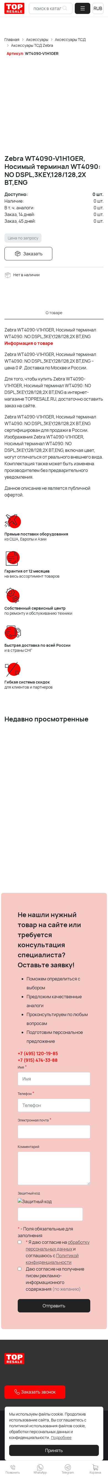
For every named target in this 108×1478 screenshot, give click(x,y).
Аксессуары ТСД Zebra (32, 45)
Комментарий (28, 1146)
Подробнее (61, 1437)
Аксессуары (37, 39)
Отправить (54, 1306)
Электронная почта (33, 1120)
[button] (82, 8)
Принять (54, 1450)
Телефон (25, 1093)
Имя (21, 1067)
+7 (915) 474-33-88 (38, 1060)
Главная (11, 39)
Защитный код (29, 1193)
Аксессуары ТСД (70, 39)
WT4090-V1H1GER (41, 53)
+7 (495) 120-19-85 (38, 1053)
